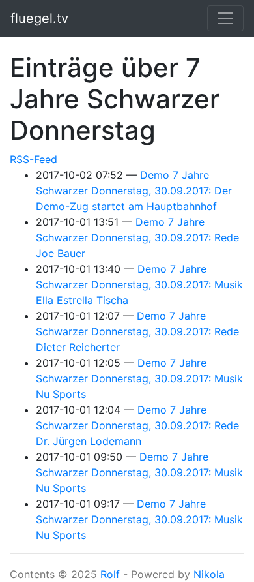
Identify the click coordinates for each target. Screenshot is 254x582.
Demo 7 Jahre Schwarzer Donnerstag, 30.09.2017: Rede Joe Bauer (137, 237)
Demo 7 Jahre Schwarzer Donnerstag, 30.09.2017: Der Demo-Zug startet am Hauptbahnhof (134, 190)
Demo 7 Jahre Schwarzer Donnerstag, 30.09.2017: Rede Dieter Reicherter (137, 331)
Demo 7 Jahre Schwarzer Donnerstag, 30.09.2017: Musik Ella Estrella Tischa (139, 284)
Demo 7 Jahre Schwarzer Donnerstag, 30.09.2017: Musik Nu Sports (139, 378)
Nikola (209, 574)
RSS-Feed (33, 159)
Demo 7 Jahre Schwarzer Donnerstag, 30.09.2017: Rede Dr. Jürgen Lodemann (137, 425)
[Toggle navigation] (225, 18)
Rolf (110, 574)
